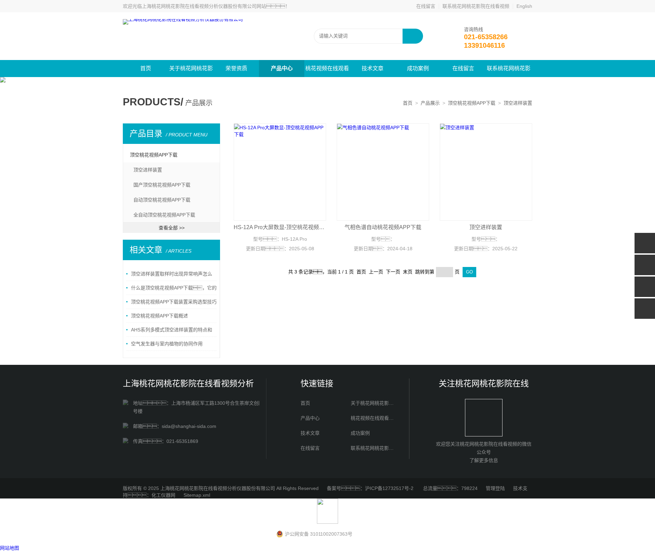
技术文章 (372, 68)
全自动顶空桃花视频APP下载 (164, 215)
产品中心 (282, 68)
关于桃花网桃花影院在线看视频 (191, 71)
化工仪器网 (163, 495)
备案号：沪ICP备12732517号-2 (371, 488)
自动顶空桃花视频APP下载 (161, 200)
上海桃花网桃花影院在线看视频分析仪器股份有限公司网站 (204, 6)
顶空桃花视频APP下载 (471, 103)
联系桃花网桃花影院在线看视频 (475, 6)
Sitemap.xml (197, 495)
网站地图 (9, 548)
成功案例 (418, 68)
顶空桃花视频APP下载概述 (159, 315)
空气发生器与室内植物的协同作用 (167, 343)
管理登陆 (495, 488)
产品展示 (430, 103)
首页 (145, 68)
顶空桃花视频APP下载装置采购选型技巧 (174, 301)
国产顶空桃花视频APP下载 (161, 185)
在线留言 (425, 6)
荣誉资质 (236, 68)
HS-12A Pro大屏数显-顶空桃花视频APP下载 (280, 227)
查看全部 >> (172, 227)
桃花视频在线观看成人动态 (327, 71)
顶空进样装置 (518, 103)
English (524, 6)
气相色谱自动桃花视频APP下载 (383, 227)
